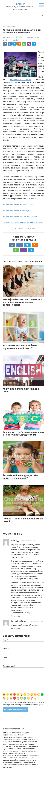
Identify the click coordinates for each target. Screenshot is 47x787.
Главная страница (9, 26)
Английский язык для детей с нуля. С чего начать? (21, 477)
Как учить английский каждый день (21, 390)
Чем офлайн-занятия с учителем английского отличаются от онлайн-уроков (22, 302)
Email (6, 648)
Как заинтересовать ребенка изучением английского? (20, 347)
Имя (5, 640)
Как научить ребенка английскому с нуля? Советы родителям (23, 433)
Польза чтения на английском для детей (23, 520)
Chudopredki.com (19, 3)
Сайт (5, 657)
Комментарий (9, 666)
